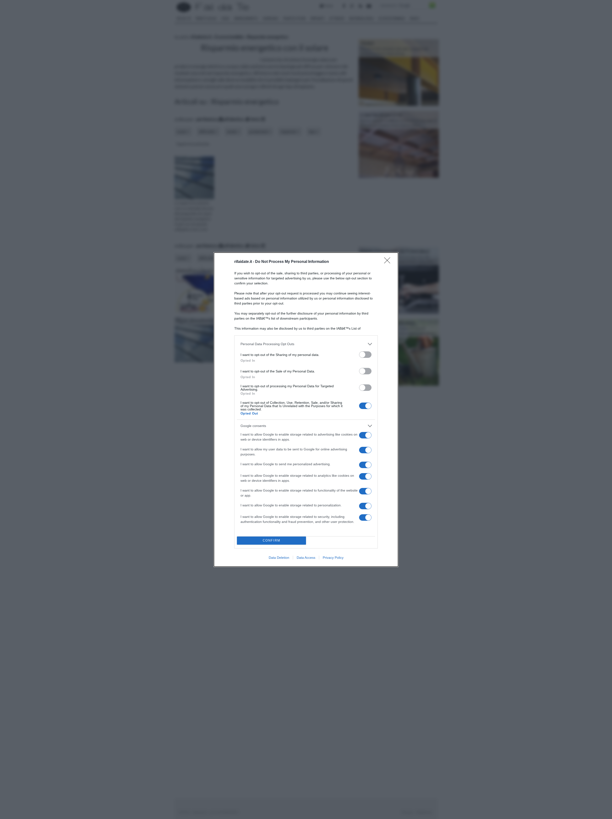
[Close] (388, 261)
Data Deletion (279, 557)
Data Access (306, 557)
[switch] (365, 354)
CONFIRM (271, 540)
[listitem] (306, 344)
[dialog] (306, 410)
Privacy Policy (333, 557)
